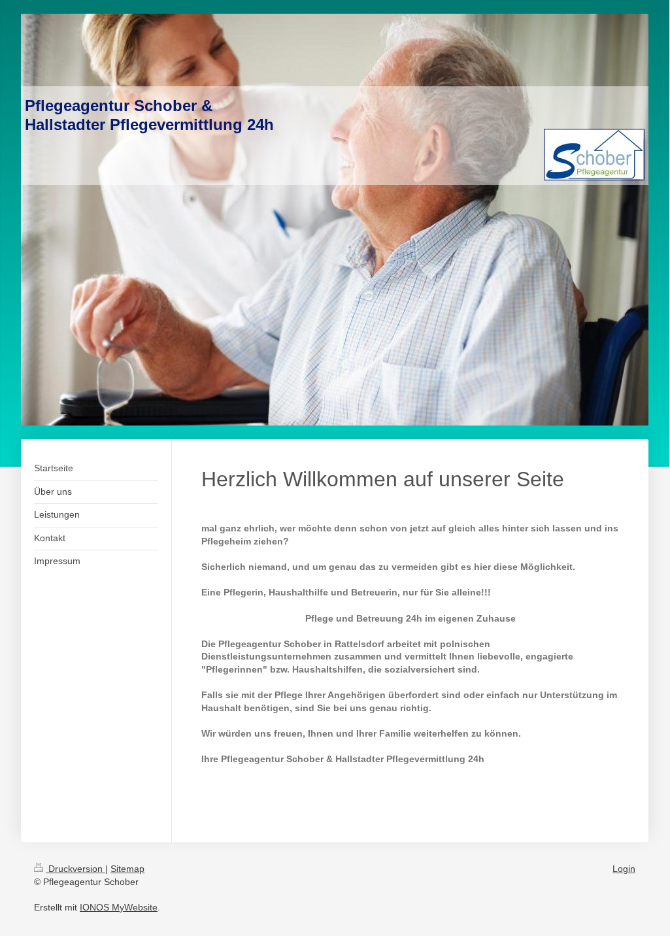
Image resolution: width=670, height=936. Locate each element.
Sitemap (127, 868)
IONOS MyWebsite (119, 907)
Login (623, 868)
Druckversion (75, 868)
